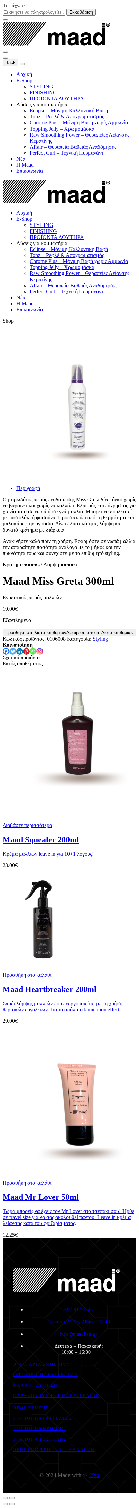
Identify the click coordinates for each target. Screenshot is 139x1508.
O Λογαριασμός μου (42, 1364)
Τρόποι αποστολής (40, 1439)
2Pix (94, 1475)
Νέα (20, 159)
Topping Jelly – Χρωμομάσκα (62, 129)
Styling (100, 639)
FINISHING (43, 92)
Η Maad (25, 165)
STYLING (41, 86)
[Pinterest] (26, 651)
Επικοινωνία (29, 171)
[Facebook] (6, 651)
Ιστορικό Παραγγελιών (45, 1374)
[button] (27, 975)
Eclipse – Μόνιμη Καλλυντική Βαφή (69, 110)
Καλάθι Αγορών (35, 1385)
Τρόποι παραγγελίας (42, 1418)
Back (10, 62)
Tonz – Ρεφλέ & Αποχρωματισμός (67, 116)
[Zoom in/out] (12, 1498)
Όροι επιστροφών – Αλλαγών (54, 1449)
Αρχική (24, 74)
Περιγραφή (28, 488)
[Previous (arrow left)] (5, 1504)
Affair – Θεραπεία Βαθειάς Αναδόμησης (73, 147)
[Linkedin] (19, 651)
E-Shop (24, 80)
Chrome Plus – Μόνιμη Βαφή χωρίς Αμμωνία (79, 122)
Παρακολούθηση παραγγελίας (56, 1395)
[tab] (76, 488)
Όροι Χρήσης (31, 1408)
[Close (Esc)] (5, 1498)
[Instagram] (39, 651)
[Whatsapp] (33, 651)
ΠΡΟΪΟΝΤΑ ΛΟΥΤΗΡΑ (57, 98)
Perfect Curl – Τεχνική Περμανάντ (66, 153)
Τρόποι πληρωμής (39, 1428)
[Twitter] (12, 651)
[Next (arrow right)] (12, 1504)
